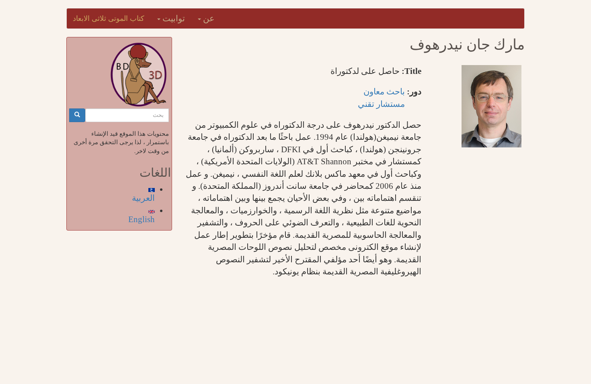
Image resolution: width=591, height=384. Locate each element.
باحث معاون (384, 91)
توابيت (172, 18)
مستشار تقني (381, 104)
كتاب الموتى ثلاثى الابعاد (108, 18)
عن (208, 18)
